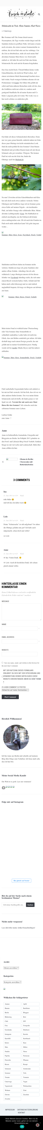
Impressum (10, 1110)
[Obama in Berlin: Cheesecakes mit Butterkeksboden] (11, 461)
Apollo (14, 348)
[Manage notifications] (37, 1125)
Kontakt (21, 1113)
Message (5, 601)
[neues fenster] (4, 989)
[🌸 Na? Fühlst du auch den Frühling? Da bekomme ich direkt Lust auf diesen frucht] (8, 841)
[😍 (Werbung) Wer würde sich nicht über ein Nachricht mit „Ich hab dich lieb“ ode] (8, 827)
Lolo (6, 516)
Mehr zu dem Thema (32, 679)
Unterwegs (7, 31)
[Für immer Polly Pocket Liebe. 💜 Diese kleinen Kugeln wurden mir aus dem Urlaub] (22, 813)
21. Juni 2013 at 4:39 (11, 495)
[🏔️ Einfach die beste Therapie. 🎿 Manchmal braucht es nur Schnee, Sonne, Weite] (22, 841)
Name (4, 624)
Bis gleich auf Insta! (21, 881)
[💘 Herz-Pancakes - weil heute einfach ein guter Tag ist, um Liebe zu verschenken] (8, 855)
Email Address (8, 637)
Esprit (16, 82)
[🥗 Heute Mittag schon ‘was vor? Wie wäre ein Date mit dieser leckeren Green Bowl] (22, 855)
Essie (22, 213)
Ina (5, 491)
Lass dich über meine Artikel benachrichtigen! (18, 927)
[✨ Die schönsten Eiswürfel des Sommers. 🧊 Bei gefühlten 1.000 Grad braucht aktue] (8, 813)
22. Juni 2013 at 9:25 (11, 554)
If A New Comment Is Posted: (14, 687)
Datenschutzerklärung (27, 1110)
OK (22, 1127)
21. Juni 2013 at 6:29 (11, 520)
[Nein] (40, 1123)
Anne (4, 430)
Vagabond (14, 277)
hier (15, 448)
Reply (22, 495)
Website (5, 650)
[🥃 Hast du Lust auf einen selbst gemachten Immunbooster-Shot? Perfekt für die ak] (8, 869)
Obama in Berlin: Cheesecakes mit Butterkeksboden (26, 462)
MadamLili (19, 159)
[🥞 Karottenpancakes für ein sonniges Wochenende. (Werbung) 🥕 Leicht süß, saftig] (22, 827)
